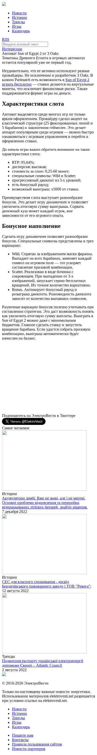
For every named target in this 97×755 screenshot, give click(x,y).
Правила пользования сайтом (37, 744)
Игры (16, 26)
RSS (5, 39)
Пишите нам (22, 735)
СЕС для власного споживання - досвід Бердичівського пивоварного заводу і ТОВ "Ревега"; (46, 584)
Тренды (18, 22)
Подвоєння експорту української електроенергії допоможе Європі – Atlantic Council (42, 663)
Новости (19, 13)
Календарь (21, 31)
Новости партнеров (28, 749)
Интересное (12, 49)
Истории (19, 17)
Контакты (20, 740)
